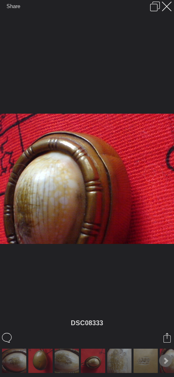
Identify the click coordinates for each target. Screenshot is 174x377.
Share (13, 6)
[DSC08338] (147, 361)
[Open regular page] (155, 6)
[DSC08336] (68, 361)
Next (165, 360)
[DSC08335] (15, 361)
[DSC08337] (120, 361)
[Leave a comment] (7, 338)
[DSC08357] (94, 361)
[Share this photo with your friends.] (167, 338)
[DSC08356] (41, 361)
